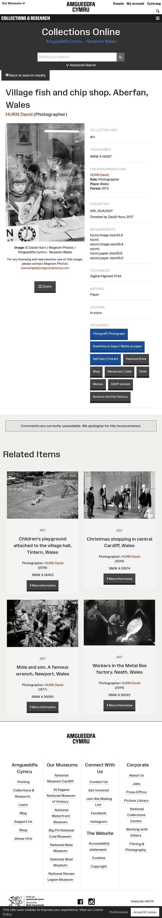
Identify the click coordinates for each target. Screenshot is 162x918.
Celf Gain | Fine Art (105, 358)
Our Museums (12, 3)
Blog (23, 813)
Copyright (99, 866)
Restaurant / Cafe (119, 371)
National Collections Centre (136, 815)
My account (135, 3)
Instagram (98, 822)
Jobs (136, 784)
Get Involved (98, 790)
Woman (98, 384)
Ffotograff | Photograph (109, 333)
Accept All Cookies (145, 912)
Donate (118, 3)
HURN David (19, 114)
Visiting (23, 782)
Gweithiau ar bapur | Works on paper (117, 346)
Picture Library (136, 801)
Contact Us (98, 782)
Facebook (98, 813)
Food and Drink (136, 358)
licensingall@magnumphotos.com (45, 268)
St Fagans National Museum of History (61, 795)
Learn (23, 805)
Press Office (136, 792)
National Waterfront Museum (61, 816)
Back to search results (26, 75)
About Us (136, 775)
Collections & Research (25, 18)
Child (142, 371)
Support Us (23, 822)
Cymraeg (154, 3)
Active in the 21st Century (110, 396)
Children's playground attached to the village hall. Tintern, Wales (43, 545)
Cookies (98, 858)
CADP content (120, 384)
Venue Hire (23, 838)
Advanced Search (82, 65)
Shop (96, 371)
